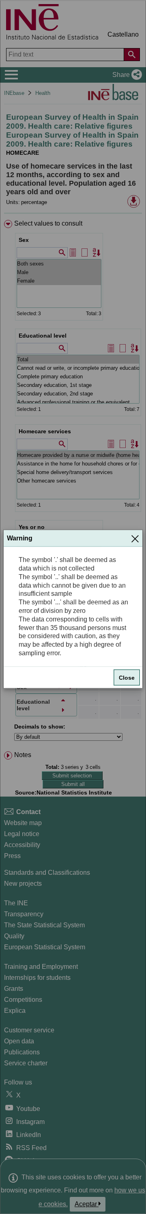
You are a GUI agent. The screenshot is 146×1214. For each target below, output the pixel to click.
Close (127, 677)
